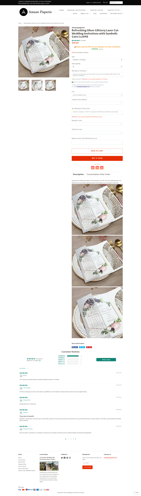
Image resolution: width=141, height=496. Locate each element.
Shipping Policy (22, 464)
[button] (76, 40)
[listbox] (97, 95)
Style (73, 57)
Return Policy (116, 14)
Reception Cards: (77, 120)
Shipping (103, 14)
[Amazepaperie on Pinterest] (67, 458)
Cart (106, 2)
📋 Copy (101, 49)
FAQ (94, 14)
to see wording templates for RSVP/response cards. (87, 116)
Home (61, 10)
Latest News (44, 454)
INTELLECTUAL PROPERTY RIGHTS (26, 470)
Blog (75, 14)
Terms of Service (22, 466)
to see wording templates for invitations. (95, 79)
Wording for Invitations (79, 71)
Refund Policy (21, 462)
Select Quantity (76, 63)
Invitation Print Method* (79, 99)
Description (78, 174)
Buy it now (97, 158)
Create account (96, 2)
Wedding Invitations (76, 10)
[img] (23, 373)
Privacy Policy (21, 460)
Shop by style (114, 10)
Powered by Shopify (79, 492)
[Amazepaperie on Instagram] (70, 458)
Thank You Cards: (77, 129)
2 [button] (68, 439)
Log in (88, 2)
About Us (85, 14)
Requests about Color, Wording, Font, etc (84, 138)
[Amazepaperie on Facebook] (65, 458)
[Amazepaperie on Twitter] (62, 458)
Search (20, 457)
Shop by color (96, 10)
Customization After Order (98, 174)
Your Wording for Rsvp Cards (81, 108)
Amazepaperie (70, 492)
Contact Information (23, 468)
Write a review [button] (106, 359)
